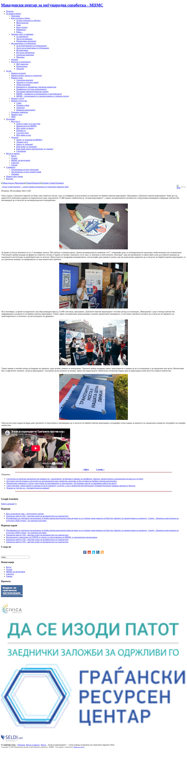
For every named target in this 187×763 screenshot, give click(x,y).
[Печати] (182, 187)
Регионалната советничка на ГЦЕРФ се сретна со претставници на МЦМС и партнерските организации (51, 537)
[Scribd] (98, 553)
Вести (43, 745)
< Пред (86, 469)
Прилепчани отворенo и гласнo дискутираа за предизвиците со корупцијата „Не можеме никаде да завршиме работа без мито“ (61, 483)
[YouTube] (90, 553)
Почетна (21, 745)
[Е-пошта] (185, 187)
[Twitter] (94, 553)
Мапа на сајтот (79, 747)
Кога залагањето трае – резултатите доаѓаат (25, 514)
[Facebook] (85, 553)
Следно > (100, 469)
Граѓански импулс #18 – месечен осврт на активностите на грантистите (37, 535)
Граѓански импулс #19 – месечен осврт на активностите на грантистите (37, 516)
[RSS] (102, 553)
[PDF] (179, 188)
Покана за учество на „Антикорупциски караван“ (28, 488)
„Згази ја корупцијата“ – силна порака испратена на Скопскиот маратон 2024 (35, 187)
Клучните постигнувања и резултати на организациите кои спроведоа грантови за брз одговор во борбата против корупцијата (61, 481)
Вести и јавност (33, 745)
